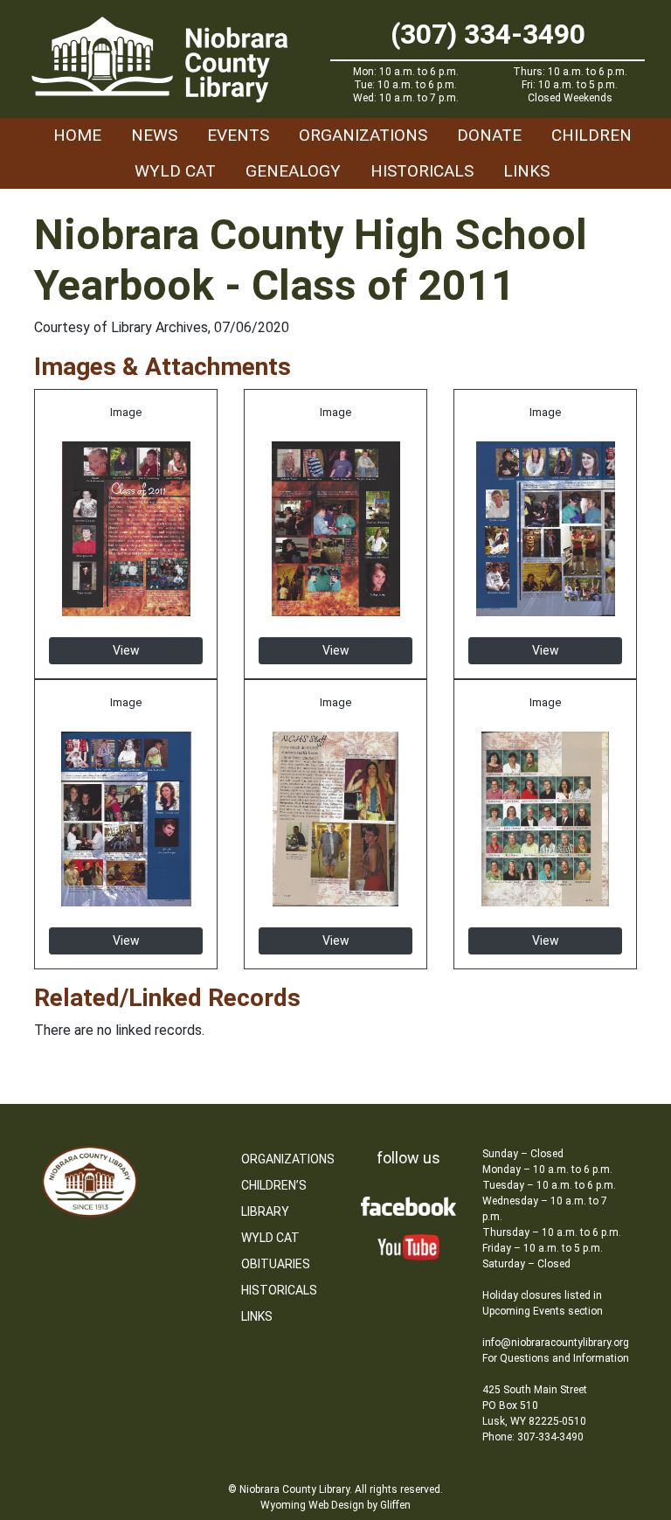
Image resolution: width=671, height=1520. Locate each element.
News (154, 135)
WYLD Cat (175, 171)
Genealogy (293, 171)
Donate (489, 135)
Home (77, 135)
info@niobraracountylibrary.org (555, 1342)
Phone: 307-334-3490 (533, 1437)
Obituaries (275, 1264)
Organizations (363, 135)
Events (238, 135)
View (126, 650)
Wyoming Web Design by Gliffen (335, 1505)
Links (526, 171)
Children (591, 135)
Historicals (422, 171)
